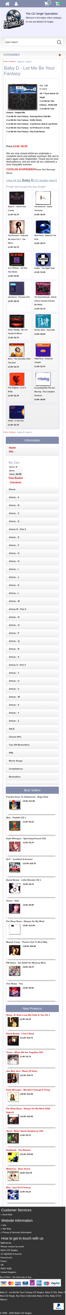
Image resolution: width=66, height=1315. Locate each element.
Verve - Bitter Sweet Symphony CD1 (24, 1131)
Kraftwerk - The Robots (18, 1150)
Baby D (28, 61)
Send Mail (7, 1214)
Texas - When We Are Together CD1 (24, 1052)
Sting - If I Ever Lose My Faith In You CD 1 (28, 1015)
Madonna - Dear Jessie (18, 1169)
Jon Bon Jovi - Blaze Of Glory (21, 1071)
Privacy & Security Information (17, 1232)
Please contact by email (12, 1246)
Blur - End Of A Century (18, 1187)
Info (4, 1225)
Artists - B (20, 61)
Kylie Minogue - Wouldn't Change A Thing (28, 1090)
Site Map (6, 1228)
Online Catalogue (9, 61)
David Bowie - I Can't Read (20, 1033)
